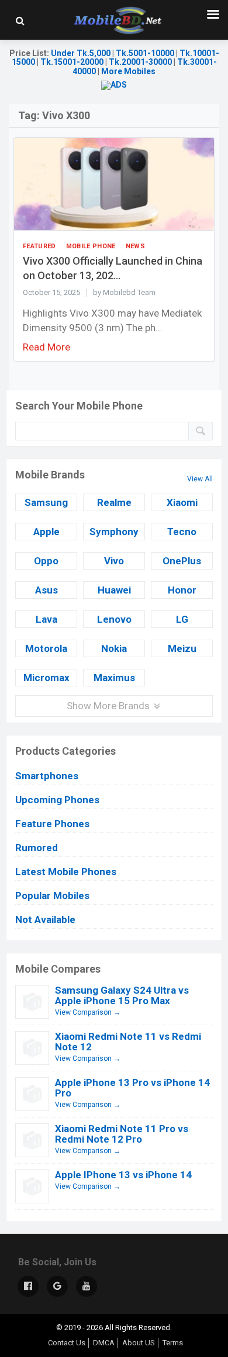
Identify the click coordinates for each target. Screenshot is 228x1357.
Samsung (46, 502)
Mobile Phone (91, 246)
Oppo (46, 561)
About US (138, 1342)
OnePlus (182, 561)
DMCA (104, 1342)
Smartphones (46, 776)
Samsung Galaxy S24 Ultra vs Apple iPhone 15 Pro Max (122, 995)
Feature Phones (52, 824)
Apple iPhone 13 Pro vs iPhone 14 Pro (132, 1088)
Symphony (114, 531)
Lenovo (114, 619)
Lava (46, 619)
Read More (46, 347)
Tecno (181, 531)
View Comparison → (87, 1012)
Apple (46, 531)
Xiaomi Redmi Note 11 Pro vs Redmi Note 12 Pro (121, 1134)
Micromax (46, 677)
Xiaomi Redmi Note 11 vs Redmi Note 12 (128, 1041)
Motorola (46, 648)
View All (200, 479)
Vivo (114, 561)
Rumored (36, 847)
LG (182, 619)
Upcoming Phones (57, 800)
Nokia (114, 648)
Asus (46, 590)
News (135, 246)
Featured (39, 246)
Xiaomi (182, 502)
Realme (114, 502)
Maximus (114, 677)
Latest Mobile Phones (65, 871)
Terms (173, 1342)
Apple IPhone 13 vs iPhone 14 (123, 1175)
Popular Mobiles (52, 895)
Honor (182, 590)
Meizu (182, 648)
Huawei (114, 590)
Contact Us (66, 1342)
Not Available (45, 919)
